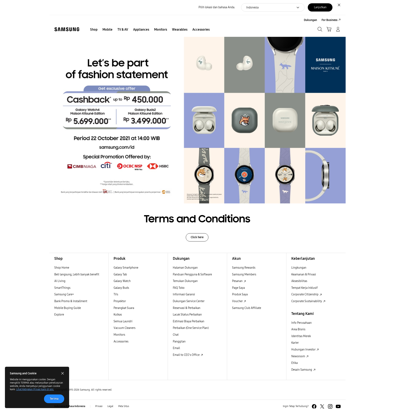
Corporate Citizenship (305, 294)
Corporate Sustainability (307, 301)
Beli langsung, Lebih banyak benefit (76, 274)
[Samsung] (67, 29)
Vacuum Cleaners (124, 328)
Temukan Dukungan (185, 281)
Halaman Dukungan (185, 267)
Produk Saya (240, 294)
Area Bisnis (298, 329)
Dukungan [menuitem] (310, 20)
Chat (176, 334)
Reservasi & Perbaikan (186, 308)
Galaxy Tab (120, 274)
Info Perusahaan (301, 323)
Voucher (237, 301)
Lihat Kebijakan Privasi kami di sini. (35, 389)
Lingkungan (298, 267)
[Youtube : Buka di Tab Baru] (338, 406)
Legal (110, 406)
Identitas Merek (301, 336)
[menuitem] (94, 29)
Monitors (119, 334)
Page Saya (238, 288)
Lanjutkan (320, 7)
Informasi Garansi (184, 294)
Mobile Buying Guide (67, 308)
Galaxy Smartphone (126, 267)
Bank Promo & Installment (70, 301)
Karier (295, 343)
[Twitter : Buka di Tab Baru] (322, 406)
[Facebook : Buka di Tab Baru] (314, 406)
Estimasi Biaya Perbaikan (188, 321)
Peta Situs (123, 406)
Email (176, 348)
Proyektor (120, 301)
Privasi (98, 406)
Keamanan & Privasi (303, 274)
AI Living (59, 281)
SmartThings (62, 288)
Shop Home (61, 267)
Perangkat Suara (124, 308)
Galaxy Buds (121, 288)
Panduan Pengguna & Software (192, 274)
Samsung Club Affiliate (246, 308)
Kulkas (118, 314)
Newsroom (298, 356)
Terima (54, 398)
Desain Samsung (302, 369)
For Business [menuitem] (329, 20)
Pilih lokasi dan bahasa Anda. (217, 7)
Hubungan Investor (303, 349)
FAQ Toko (179, 288)
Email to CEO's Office (186, 355)
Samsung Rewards (243, 267)
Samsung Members (244, 274)
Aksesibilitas (299, 281)
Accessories (121, 341)
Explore (59, 314)
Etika (294, 363)
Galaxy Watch (122, 281)
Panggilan (179, 341)
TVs (116, 294)
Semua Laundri (123, 321)
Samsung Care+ (64, 294)
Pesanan (237, 281)
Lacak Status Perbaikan (187, 314)
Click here (197, 237)
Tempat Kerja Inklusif (304, 288)
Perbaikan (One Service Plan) (191, 328)
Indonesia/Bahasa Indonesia (69, 406)
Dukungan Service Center (188, 301)
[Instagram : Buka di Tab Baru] (330, 406)
